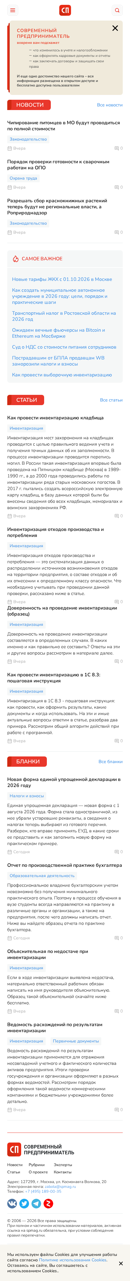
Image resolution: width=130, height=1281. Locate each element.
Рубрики (37, 1164)
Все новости (110, 105)
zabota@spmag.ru (60, 1186)
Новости (15, 1164)
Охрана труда (23, 178)
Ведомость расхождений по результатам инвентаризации (54, 1028)
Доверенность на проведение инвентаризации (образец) (62, 611)
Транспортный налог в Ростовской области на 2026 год (64, 316)
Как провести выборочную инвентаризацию (62, 375)
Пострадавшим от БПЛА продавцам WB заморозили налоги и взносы (58, 361)
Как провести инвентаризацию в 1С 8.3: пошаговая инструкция (53, 678)
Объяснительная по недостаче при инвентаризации (47, 954)
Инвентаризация (26, 428)
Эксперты (63, 1164)
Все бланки (111, 762)
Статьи (13, 1172)
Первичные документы (76, 1041)
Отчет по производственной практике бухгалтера (64, 865)
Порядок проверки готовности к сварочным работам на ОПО (58, 165)
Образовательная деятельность (42, 876)
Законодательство (28, 139)
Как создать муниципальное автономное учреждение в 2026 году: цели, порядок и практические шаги (59, 296)
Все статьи (111, 400)
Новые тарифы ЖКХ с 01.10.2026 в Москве (62, 279)
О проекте (38, 1172)
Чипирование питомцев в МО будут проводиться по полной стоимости (63, 126)
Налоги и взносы (27, 796)
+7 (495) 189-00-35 (43, 1191)
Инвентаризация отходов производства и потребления (55, 532)
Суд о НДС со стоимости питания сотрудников (64, 347)
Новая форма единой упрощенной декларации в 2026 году (64, 782)
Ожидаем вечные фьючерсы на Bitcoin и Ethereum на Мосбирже (58, 333)
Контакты (62, 1172)
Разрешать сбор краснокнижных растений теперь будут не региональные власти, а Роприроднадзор (57, 207)
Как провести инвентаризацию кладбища (55, 418)
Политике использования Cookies (72, 1260)
